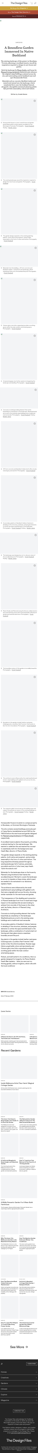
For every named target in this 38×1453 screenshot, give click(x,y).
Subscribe (32, 1364)
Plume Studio (22, 70)
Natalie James (12, 128)
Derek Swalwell (29, 126)
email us (35, 1447)
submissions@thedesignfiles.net (21, 1433)
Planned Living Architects (10, 72)
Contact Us (19, 1411)
